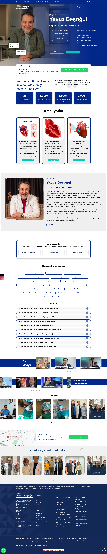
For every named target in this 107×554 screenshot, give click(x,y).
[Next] (102, 405)
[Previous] (34, 364)
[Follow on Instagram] (87, 1)
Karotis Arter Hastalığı (62, 507)
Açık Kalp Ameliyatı (80, 516)
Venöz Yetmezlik (60, 512)
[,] (53, 468)
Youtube (18, 515)
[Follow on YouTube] (89, 1)
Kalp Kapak (51, 7)
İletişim (79, 7)
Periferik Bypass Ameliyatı (63, 497)
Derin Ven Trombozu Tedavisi (63, 517)
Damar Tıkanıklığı (60, 520)
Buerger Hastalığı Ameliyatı (63, 500)
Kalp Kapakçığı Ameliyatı (81, 511)
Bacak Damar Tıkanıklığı (62, 527)
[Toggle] (87, 308)
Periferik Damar (70, 7)
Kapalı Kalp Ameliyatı (80, 514)
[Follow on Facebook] (85, 1)
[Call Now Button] (103, 550)
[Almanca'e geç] (90, 7)
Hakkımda (42, 7)
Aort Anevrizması (60, 509)
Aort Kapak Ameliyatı (80, 502)
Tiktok (17, 514)
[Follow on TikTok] (88, 1)
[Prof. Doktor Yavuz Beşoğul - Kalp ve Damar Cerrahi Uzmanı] (22, 7)
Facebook (18, 511)
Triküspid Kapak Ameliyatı (82, 509)
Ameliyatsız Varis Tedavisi (63, 514)
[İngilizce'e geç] (86, 7)
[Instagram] (2, 278)
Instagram (18, 513)
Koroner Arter (60, 7)
